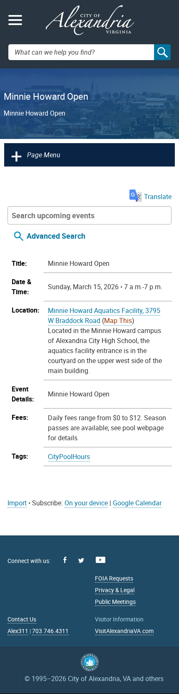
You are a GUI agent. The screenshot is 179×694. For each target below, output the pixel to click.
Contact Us (21, 619)
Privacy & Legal (114, 590)
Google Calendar (137, 502)
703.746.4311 (50, 631)
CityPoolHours (69, 456)
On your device (86, 502)
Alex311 (17, 631)
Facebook (65, 560)
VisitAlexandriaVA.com (124, 631)
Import (17, 502)
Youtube (100, 560)
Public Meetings (115, 602)
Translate (158, 196)
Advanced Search (56, 236)
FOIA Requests (114, 578)
